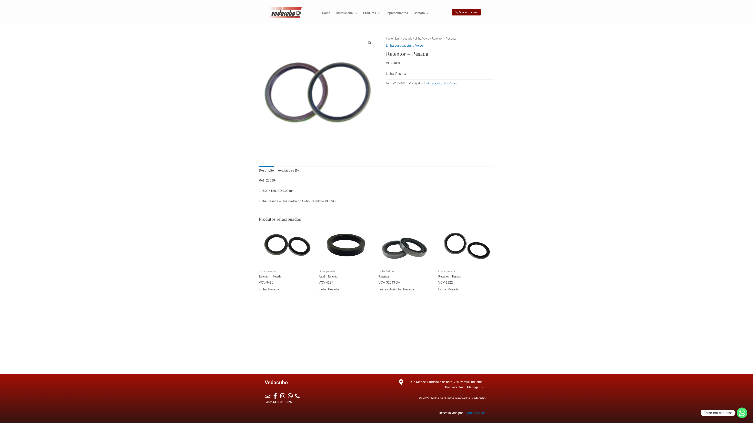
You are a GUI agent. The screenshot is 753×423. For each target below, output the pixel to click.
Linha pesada (403, 38)
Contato (419, 13)
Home (326, 13)
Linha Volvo (422, 38)
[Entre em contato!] (742, 413)
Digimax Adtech (475, 413)
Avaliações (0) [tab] (288, 170)
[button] (369, 42)
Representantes (397, 13)
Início (389, 38)
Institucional (345, 13)
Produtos (369, 13)
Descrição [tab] (266, 170)
